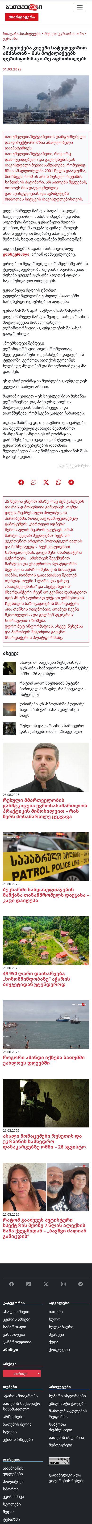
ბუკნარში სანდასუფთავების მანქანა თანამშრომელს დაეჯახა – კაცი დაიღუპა (46, 895)
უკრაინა (10, 38)
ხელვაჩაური (61, 1326)
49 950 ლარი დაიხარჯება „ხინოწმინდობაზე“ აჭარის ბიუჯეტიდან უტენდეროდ (36, 978)
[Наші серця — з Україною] (24, 7)
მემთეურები (60, 1445)
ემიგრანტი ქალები (67, 1403)
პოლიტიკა (13, 1481)
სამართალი (14, 1326)
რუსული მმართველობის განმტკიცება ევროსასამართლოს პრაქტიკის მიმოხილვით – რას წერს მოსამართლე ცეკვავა (45, 808)
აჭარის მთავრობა (20, 1395)
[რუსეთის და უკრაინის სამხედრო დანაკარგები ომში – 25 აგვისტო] (9, 728)
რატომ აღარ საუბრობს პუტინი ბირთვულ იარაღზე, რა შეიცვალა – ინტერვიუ (53, 689)
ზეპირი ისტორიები (67, 1395)
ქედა (54, 1342)
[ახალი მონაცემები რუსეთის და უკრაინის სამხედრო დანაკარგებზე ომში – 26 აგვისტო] (9, 667)
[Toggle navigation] (79, 7)
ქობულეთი (59, 1349)
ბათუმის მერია (17, 1424)
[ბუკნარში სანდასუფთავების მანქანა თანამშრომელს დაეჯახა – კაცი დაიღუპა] (46, 856)
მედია (9, 1511)
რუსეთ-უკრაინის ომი (64, 33)
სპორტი (11, 1489)
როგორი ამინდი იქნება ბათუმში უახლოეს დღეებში (44, 1060)
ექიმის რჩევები (18, 1439)
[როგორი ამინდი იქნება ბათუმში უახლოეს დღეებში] (46, 1024)
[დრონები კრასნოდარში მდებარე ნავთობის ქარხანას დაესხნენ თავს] (9, 709)
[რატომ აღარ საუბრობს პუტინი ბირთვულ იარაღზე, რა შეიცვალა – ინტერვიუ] (9, 688)
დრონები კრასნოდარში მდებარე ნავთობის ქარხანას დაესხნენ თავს (52, 709)
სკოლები (12, 1504)
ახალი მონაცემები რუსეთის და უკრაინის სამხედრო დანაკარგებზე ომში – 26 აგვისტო (54, 668)
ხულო (54, 1319)
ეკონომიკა (13, 1496)
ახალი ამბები (16, 1311)
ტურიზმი (11, 1519)
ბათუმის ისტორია (66, 1437)
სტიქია (10, 1431)
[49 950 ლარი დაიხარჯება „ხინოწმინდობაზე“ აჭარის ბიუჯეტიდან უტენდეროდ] (46, 940)
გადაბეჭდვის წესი (73, 465)
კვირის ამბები (16, 1319)
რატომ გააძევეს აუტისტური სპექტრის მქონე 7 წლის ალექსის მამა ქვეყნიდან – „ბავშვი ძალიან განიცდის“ (44, 1228)
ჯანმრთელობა (17, 1342)
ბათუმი (56, 1311)
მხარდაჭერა (21, 17)
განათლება (14, 1334)
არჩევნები (13, 1416)
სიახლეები (30, 33)
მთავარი (11, 33)
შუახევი (56, 1334)
